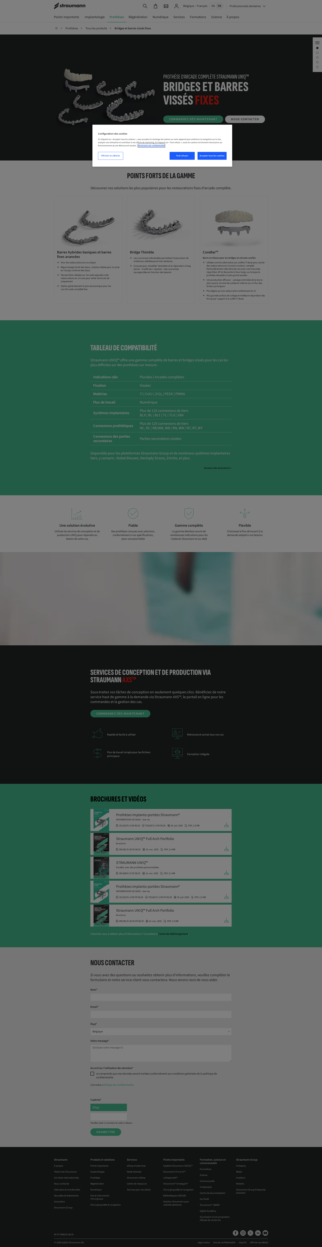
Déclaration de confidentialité (151, 145)
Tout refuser (182, 155)
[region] (162, 146)
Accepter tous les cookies (212, 155)
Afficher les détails (110, 155)
